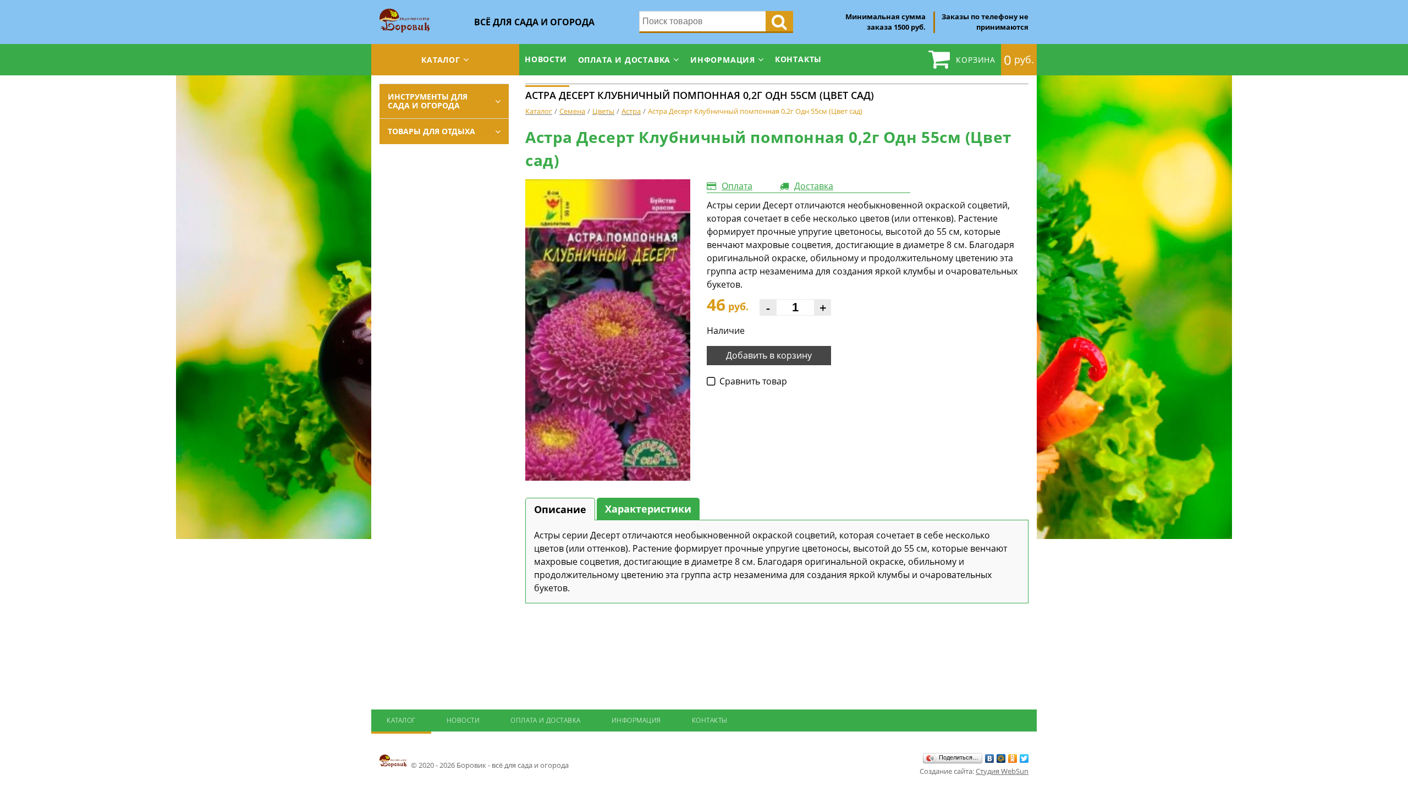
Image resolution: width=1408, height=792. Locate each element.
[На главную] (405, 12)
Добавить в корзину (769, 355)
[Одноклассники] (1013, 758)
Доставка (813, 186)
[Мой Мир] (1001, 758)
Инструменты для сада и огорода (428, 101)
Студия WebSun (1002, 771)
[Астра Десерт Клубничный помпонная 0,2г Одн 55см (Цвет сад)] (607, 330)
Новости (546, 59)
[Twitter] (1024, 758)
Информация (722, 59)
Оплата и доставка (624, 59)
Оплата (737, 186)
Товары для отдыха (431, 131)
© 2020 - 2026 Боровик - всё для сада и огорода (489, 765)
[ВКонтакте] (990, 758)
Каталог (440, 59)
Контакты (798, 59)
